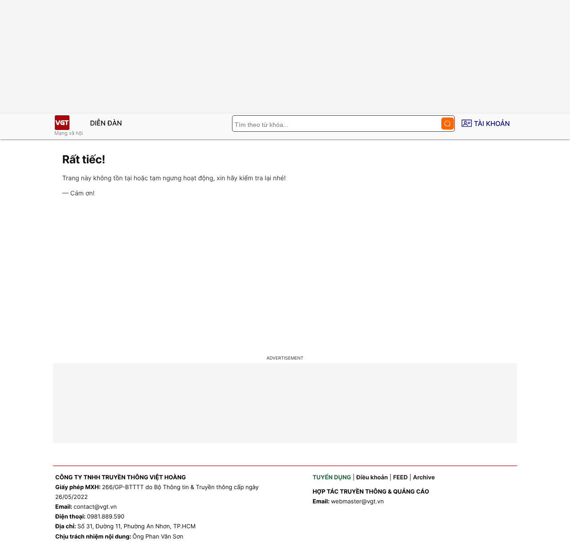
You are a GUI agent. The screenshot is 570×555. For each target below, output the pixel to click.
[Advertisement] (285, 277)
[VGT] (62, 122)
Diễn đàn (106, 123)
